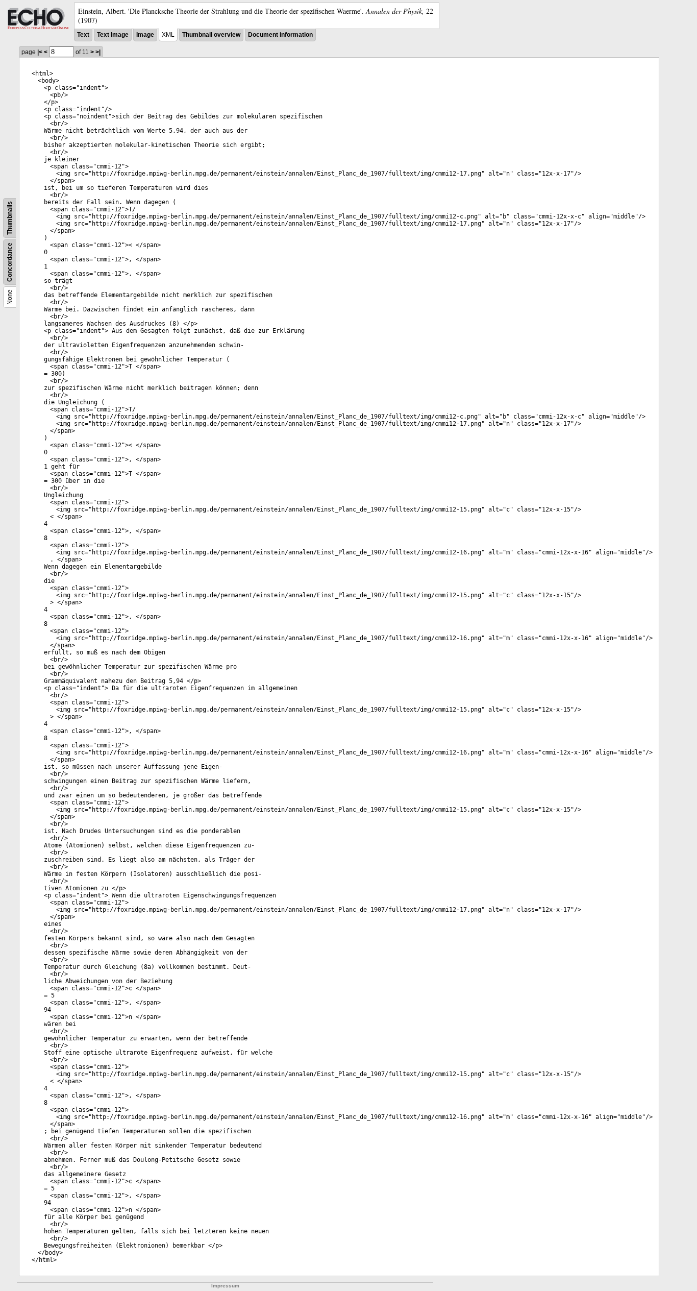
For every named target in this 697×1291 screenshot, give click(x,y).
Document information (280, 34)
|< (39, 52)
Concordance (9, 262)
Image (145, 34)
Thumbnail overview (211, 34)
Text (83, 34)
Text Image (113, 34)
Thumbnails (9, 218)
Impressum (225, 1285)
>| (98, 52)
